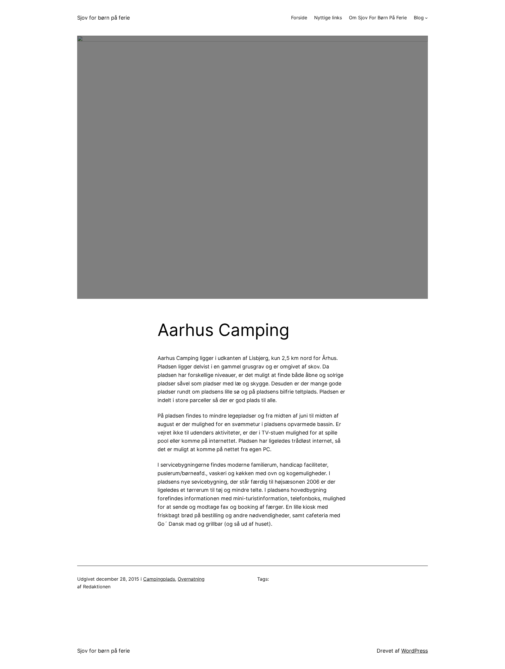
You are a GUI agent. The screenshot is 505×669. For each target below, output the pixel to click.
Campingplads (159, 579)
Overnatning (191, 579)
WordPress (414, 651)
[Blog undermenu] (426, 17)
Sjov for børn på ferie (103, 18)
